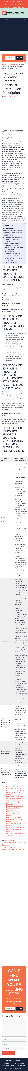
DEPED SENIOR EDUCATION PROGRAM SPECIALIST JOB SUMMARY (13, 239)
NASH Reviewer (20, 1065)
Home (4, 64)
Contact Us (9, 1060)
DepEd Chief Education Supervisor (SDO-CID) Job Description (14, 819)
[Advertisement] (14, 37)
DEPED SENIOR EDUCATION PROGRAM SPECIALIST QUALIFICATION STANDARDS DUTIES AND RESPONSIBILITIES (14, 258)
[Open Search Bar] (24, 20)
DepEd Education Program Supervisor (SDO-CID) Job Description (14, 813)
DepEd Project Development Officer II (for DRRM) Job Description (15, 829)
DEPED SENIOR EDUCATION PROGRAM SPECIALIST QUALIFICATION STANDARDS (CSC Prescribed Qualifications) (14, 248)
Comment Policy (8, 1063)
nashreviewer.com (18, 7)
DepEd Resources (13, 64)
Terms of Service (19, 1063)
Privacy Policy (18, 1060)
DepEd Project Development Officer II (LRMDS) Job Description (15, 792)
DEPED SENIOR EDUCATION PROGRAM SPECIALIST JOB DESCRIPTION (13, 233)
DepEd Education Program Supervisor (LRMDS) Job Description (14, 802)
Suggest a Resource (8, 1065)
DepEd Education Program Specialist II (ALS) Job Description (14, 808)
